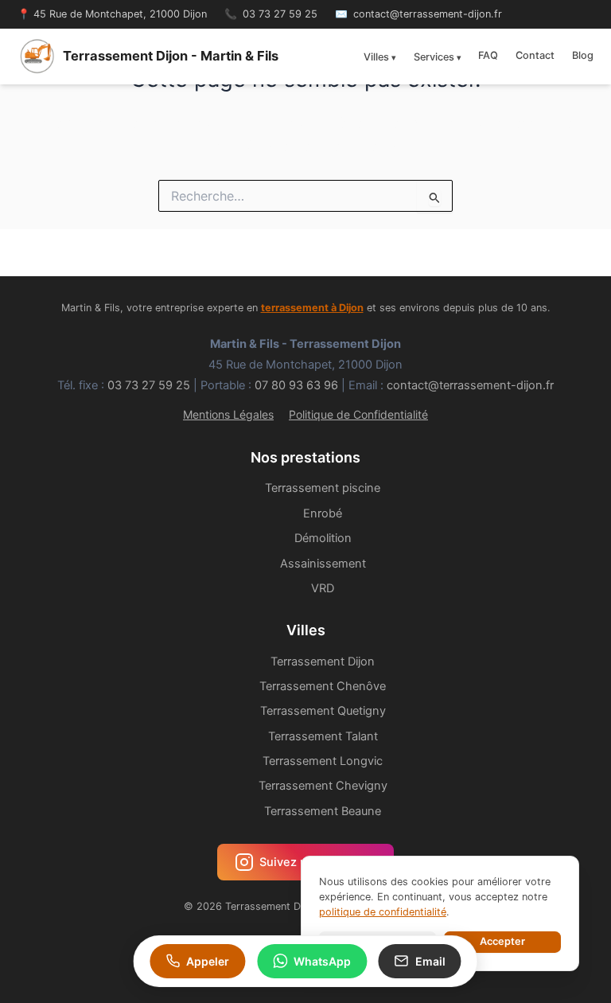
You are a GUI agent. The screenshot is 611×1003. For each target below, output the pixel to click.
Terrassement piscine (322, 488)
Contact (535, 55)
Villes (376, 57)
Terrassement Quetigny (323, 711)
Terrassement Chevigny (323, 786)
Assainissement (323, 563)
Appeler (207, 961)
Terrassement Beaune (322, 811)
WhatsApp (322, 961)
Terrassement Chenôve (322, 686)
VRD (322, 588)
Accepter (502, 941)
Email (430, 961)
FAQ (488, 55)
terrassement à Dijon (312, 308)
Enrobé (322, 513)
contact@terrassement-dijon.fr (427, 14)
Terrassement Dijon (322, 661)
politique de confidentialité (382, 912)
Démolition (323, 538)
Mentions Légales (228, 414)
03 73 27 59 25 (280, 14)
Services (434, 57)
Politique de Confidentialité (358, 414)
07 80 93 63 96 (296, 385)
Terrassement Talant (323, 736)
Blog (582, 55)
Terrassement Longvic (323, 761)
